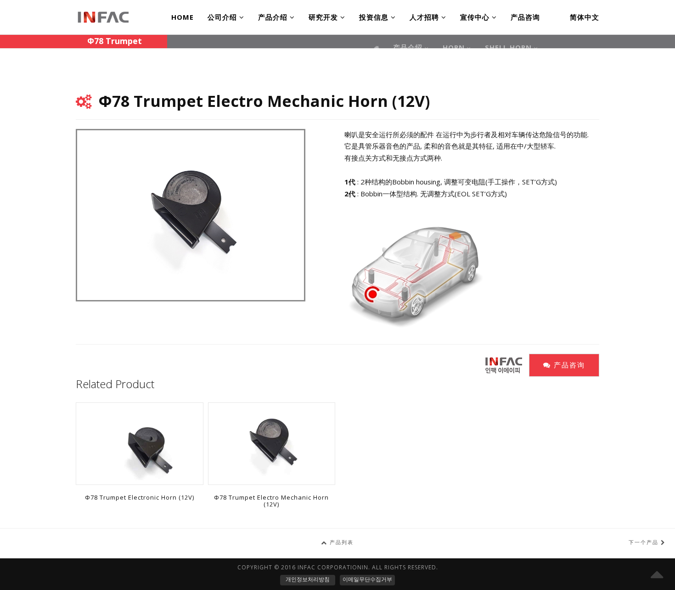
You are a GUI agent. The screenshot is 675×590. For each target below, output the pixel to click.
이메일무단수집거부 (367, 579)
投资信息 (375, 17)
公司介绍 (223, 17)
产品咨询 (525, 17)
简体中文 (584, 17)
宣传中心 (476, 17)
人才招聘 (425, 17)
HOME (182, 17)
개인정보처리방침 (308, 579)
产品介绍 (274, 17)
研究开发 (324, 17)
